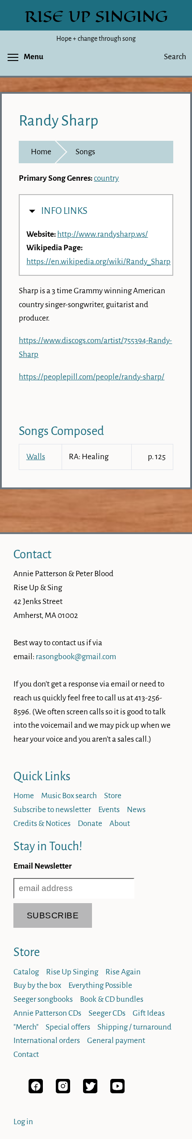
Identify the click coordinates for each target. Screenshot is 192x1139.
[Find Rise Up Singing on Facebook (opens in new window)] (35, 1091)
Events (109, 809)
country (106, 178)
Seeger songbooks (43, 999)
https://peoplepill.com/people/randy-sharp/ (91, 377)
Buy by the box (37, 985)
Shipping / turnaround (134, 1027)
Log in (23, 1121)
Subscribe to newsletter (52, 809)
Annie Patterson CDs (47, 1013)
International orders (46, 1040)
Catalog (26, 972)
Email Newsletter (42, 866)
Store (112, 795)
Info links (64, 211)
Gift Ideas (149, 1013)
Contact (32, 554)
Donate (90, 823)
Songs (85, 152)
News (136, 809)
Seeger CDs (106, 1013)
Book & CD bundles (111, 999)
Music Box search (69, 795)
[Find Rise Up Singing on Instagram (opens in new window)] (63, 1091)
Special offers (68, 1027)
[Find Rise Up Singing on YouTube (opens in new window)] (117, 1091)
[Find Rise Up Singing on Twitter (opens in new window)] (90, 1091)
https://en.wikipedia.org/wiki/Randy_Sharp (98, 261)
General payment (116, 1040)
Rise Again (123, 972)
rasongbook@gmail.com (76, 656)
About (119, 823)
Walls (35, 456)
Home (41, 152)
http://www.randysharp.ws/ (102, 234)
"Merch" (25, 1027)
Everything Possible (100, 985)
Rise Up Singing (72, 972)
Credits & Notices (42, 823)
